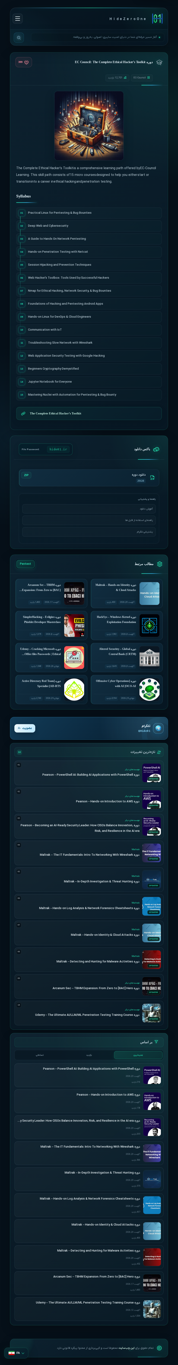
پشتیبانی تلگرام (145, 531)
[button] (16, 1353)
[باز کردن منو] (18, 18)
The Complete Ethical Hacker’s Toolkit (55, 413)
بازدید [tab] (89, 1055)
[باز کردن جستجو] (19, 37)
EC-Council (140, 77)
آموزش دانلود (146, 508)
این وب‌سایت (126, 1348)
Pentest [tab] (25, 564)
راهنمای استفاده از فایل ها (139, 520)
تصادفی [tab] (40, 1055)
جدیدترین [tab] (138, 1055)
